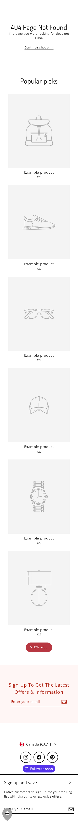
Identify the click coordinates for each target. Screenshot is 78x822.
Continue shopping (39, 47)
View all (38, 647)
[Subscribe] (70, 809)
